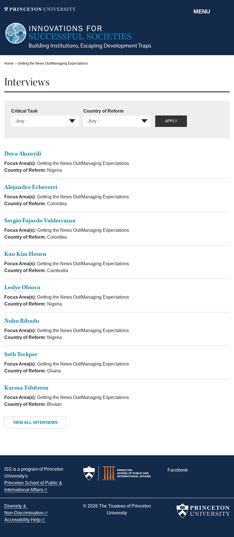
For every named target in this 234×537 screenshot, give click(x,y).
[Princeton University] (40, 9)
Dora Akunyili (22, 153)
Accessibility (22, 519)
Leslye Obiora (22, 287)
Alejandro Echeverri (30, 187)
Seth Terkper (21, 354)
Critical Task (24, 111)
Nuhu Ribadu (21, 321)
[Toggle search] (226, 11)
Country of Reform (103, 111)
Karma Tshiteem (26, 388)
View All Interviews (35, 422)
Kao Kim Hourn (25, 254)
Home (9, 63)
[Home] (78, 38)
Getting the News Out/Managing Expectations (53, 63)
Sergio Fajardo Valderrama (39, 220)
